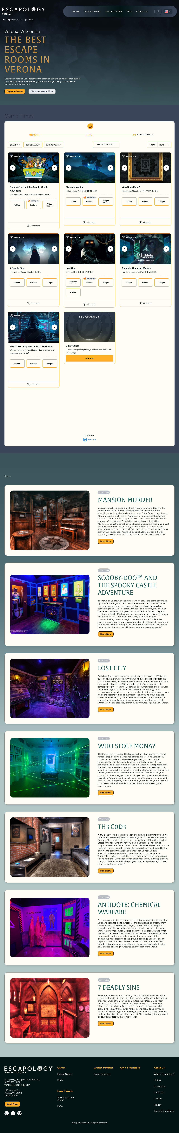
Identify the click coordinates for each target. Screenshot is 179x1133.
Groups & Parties (103, 1067)
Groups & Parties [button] (92, 11)
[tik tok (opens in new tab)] (6, 1113)
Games (61, 1067)
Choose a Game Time (42, 91)
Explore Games (15, 91)
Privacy (157, 1104)
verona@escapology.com (17, 1084)
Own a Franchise (130, 1067)
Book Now (105, 541)
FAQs (129, 11)
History (157, 1080)
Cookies (158, 1098)
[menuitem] (75, 11)
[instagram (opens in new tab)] (19, 1113)
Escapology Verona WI (10, 20)
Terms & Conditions (164, 1111)
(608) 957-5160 (12, 1082)
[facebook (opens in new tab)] (13, 1113)
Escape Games (64, 1074)
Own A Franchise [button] (113, 11)
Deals (60, 1080)
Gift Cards (159, 1092)
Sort (6, 476)
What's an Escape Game (66, 1098)
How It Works (65, 1091)
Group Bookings (102, 1074)
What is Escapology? (164, 1074)
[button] (167, 11)
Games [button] (75, 11)
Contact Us (142, 11)
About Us (159, 1067)
